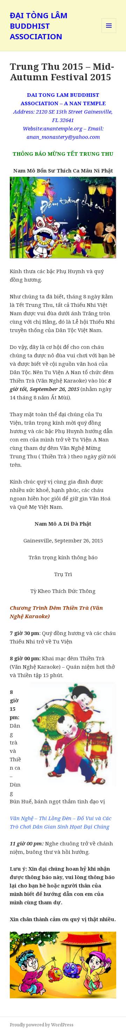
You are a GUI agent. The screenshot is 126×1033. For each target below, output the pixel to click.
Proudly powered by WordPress (42, 1025)
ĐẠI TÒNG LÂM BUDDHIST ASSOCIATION (39, 25)
